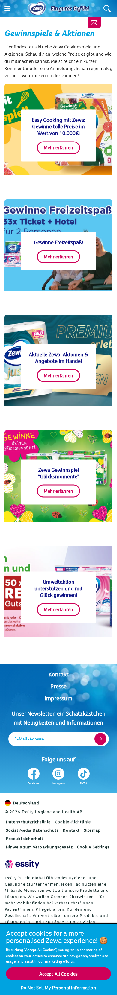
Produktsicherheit (25, 838)
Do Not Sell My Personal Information (58, 988)
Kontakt (59, 674)
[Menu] (8, 8)
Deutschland (26, 803)
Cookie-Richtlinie (73, 821)
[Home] (36, 8)
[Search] (107, 8)
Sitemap (92, 830)
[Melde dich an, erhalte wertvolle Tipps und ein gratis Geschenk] (94, 22)
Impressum (58, 698)
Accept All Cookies (58, 974)
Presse (58, 686)
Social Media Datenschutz (32, 830)
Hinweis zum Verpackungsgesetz (39, 847)
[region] (58, 959)
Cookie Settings (93, 847)
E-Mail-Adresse (29, 739)
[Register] (100, 739)
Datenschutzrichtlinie (28, 821)
